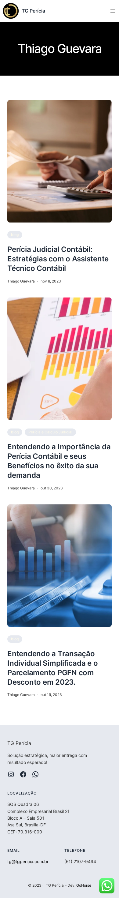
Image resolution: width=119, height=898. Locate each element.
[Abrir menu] (113, 11)
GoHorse (83, 885)
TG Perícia (33, 11)
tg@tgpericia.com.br (28, 861)
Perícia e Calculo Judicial (50, 432)
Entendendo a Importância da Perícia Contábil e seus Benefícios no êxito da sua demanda (58, 461)
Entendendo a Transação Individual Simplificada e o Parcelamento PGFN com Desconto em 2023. (52, 668)
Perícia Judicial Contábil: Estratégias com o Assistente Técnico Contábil (58, 259)
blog (15, 234)
